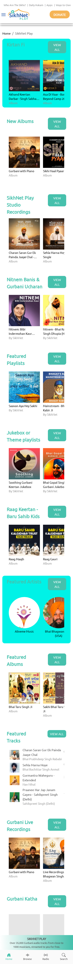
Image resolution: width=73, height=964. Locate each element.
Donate (60, 14)
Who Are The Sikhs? (15, 5)
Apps (50, 5)
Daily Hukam (36, 5)
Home (6, 33)
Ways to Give (63, 5)
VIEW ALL (57, 47)
